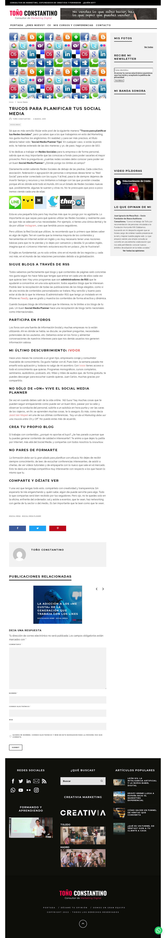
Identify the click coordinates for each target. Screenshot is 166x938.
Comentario (15, 644)
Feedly (24, 298)
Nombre (13, 693)
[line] (15, 208)
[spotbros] (79, 208)
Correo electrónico (20, 706)
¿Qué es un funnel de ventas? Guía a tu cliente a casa (141, 828)
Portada (16, 25)
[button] (158, 930)
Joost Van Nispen (18, 415)
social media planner (32, 516)
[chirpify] (53, 208)
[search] (102, 781)
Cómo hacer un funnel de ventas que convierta (142, 812)
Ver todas (148, 47)
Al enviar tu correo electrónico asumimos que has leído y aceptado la (133, 75)
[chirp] (28, 208)
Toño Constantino (21, 119)
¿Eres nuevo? (35, 25)
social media (15, 516)
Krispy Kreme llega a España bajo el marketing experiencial (141, 797)
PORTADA (49, 908)
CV (49, 25)
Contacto (103, 25)
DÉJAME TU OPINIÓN (74, 908)
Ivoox (74, 350)
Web (11, 719)
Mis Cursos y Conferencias (73, 25)
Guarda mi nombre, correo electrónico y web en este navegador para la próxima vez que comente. (57, 736)
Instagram (30, 225)
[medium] (40, 208)
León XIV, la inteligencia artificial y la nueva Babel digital (142, 782)
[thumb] (66, 208)
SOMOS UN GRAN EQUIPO (109, 908)
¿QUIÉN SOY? (89, 3)
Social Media (15, 124)
